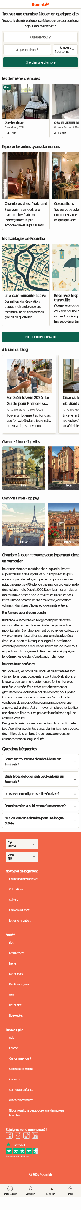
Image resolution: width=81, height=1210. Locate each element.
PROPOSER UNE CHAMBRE (40, 337)
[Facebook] (9, 1136)
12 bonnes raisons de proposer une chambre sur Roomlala (37, 1113)
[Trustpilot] (22, 1156)
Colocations (16, 889)
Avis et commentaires (21, 1100)
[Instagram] (18, 1136)
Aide (11, 1037)
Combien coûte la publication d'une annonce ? (35, 806)
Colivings (14, 899)
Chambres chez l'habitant (26, 203)
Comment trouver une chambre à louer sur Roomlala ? (33, 761)
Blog (11, 942)
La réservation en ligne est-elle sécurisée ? (32, 793)
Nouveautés (16, 1015)
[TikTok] (26, 1136)
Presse (12, 963)
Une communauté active (25, 295)
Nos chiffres (15, 1005)
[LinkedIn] (35, 1136)
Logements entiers (20, 920)
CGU (11, 994)
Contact (14, 1048)
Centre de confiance (21, 1089)
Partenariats (16, 973)
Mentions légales (19, 984)
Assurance (14, 1079)
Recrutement (16, 953)
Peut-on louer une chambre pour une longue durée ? (34, 820)
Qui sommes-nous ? (20, 1058)
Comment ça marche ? (22, 1068)
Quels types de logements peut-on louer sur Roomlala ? (34, 779)
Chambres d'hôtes (19, 910)
